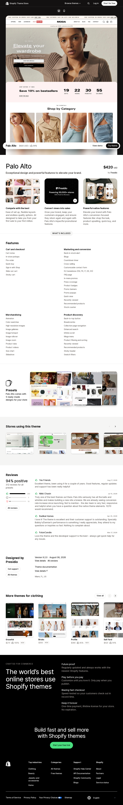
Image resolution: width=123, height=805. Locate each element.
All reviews (12, 508)
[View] (20, 444)
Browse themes (71, 3)
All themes (12, 575)
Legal (98, 778)
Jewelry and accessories (33, 779)
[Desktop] (59, 11)
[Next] (115, 426)
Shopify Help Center (82, 769)
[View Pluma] (43, 388)
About (98, 769)
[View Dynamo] (88, 388)
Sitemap (68, 797)
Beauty (31, 773)
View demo (97, 146)
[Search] (88, 3)
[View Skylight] (73, 388)
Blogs (76, 782)
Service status (102, 782)
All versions (53, 561)
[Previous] (109, 426)
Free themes (56, 773)
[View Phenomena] (58, 388)
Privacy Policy (30, 797)
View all (100, 596)
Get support (13, 569)
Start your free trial (61, 745)
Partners (100, 773)
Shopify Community (82, 778)
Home (31, 785)
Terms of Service (13, 797)
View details (40, 561)
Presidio (114, 172)
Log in (96, 3)
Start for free (109, 3)
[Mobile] (64, 11)
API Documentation (82, 773)
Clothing (32, 769)
